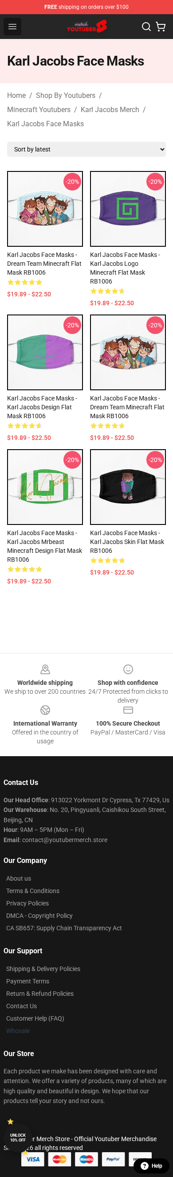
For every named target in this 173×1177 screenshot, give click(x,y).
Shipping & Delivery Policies (43, 968)
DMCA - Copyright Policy (39, 915)
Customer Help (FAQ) (35, 1018)
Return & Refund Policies (40, 993)
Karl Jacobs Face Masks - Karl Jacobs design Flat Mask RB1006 (42, 407)
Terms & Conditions (32, 890)
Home (16, 95)
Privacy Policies (27, 903)
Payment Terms (27, 981)
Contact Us (21, 1006)
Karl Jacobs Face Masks (45, 124)
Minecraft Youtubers (39, 109)
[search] (146, 26)
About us (18, 878)
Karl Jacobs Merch (110, 109)
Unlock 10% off (18, 1137)
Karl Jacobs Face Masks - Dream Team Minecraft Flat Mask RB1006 (44, 263)
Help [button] (157, 1166)
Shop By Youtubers (65, 95)
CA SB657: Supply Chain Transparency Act (64, 928)
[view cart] (160, 26)
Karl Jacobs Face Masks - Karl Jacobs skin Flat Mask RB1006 (127, 541)
